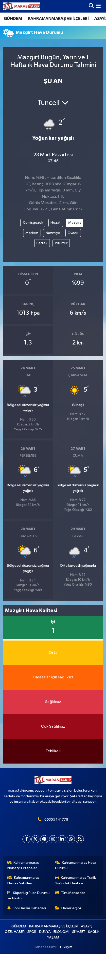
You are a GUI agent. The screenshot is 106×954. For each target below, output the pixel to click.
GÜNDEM (13, 18)
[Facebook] (26, 839)
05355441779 (56, 819)
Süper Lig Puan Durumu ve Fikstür (28, 895)
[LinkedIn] (62, 839)
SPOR (31, 932)
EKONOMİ (61, 932)
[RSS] (80, 839)
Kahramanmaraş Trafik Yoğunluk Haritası (75, 880)
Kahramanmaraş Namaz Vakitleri (23, 880)
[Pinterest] (44, 839)
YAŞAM (53, 937)
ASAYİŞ (86, 926)
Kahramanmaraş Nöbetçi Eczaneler (23, 865)
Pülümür (61, 243)
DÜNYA (45, 932)
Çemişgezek (33, 222)
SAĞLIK (93, 932)
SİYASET (78, 932)
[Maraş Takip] (21, 6)
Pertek (41, 243)
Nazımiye (53, 233)
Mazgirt (74, 222)
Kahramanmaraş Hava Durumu (75, 865)
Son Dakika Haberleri (29, 908)
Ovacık (73, 233)
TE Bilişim (65, 947)
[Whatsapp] (71, 839)
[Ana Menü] (98, 6)
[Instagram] (53, 839)
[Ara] (91, 6)
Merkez (31, 233)
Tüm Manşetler (73, 893)
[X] (35, 839)
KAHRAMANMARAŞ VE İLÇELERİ (58, 18)
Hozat (56, 222)
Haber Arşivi (71, 908)
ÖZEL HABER (15, 932)
